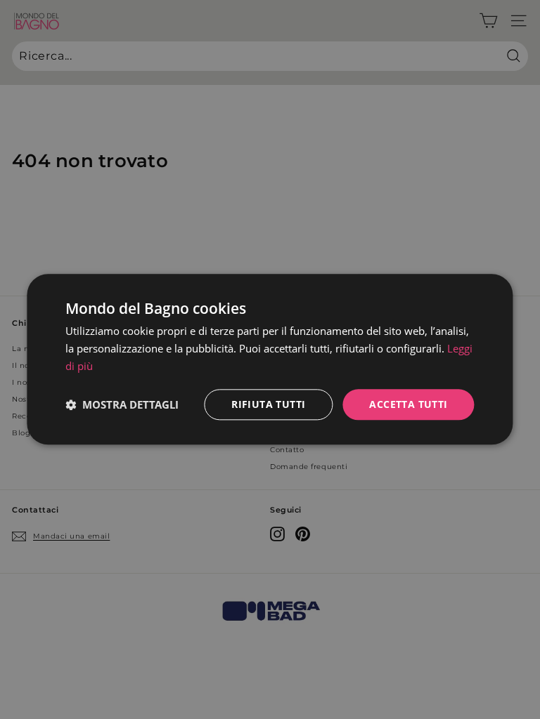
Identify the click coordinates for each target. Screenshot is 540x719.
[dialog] (270, 359)
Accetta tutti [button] (408, 404)
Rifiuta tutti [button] (268, 404)
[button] (122, 404)
